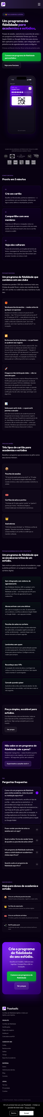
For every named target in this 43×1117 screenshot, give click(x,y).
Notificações (6, 1027)
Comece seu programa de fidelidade (21, 976)
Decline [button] (13, 1113)
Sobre (4, 1067)
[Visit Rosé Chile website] (34, 162)
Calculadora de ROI (8, 1036)
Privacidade (6, 1088)
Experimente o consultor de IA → (18, 764)
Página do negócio (8, 1030)
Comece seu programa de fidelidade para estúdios (19, 56)
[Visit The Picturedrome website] (21, 156)
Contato (5, 1076)
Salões (4, 1051)
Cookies (4, 1091)
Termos (4, 1085)
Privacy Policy (30, 1108)
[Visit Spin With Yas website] (10, 162)
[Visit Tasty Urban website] (36, 156)
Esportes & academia (9, 1058)
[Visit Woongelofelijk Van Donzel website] (12, 156)
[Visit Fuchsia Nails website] (22, 162)
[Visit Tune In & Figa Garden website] (16, 162)
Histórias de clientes (8, 1070)
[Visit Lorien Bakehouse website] (28, 162)
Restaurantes (6, 1048)
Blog (3, 1073)
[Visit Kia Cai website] (29, 156)
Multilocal (5, 1033)
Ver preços (10, 729)
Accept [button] (26, 1113)
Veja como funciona (11, 65)
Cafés (4, 1045)
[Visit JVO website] (6, 156)
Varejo (4, 1055)
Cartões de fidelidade (9, 1024)
